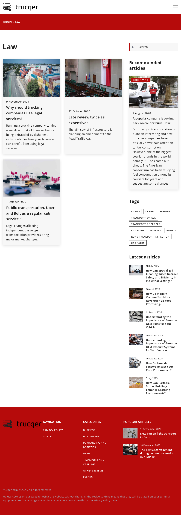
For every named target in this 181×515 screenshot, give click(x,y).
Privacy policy (53, 430)
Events (88, 477)
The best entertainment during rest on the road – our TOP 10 (156, 453)
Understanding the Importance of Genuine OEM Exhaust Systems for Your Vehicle (161, 345)
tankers (155, 230)
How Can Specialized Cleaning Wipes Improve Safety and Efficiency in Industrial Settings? (162, 276)
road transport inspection (150, 236)
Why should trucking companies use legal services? (24, 113)
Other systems (93, 470)
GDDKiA (171, 230)
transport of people (145, 224)
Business (89, 430)
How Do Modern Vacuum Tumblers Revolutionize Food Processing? (158, 299)
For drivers (91, 436)
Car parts (138, 243)
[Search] (133, 47)
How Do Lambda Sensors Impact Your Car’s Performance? (159, 367)
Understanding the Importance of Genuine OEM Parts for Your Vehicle (161, 322)
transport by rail (143, 217)
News (86, 453)
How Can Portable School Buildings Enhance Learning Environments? (158, 388)
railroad (137, 230)
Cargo (135, 211)
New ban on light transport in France (158, 435)
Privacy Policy (102, 500)
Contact (49, 436)
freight (165, 211)
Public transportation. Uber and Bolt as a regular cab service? (30, 213)
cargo (149, 211)
